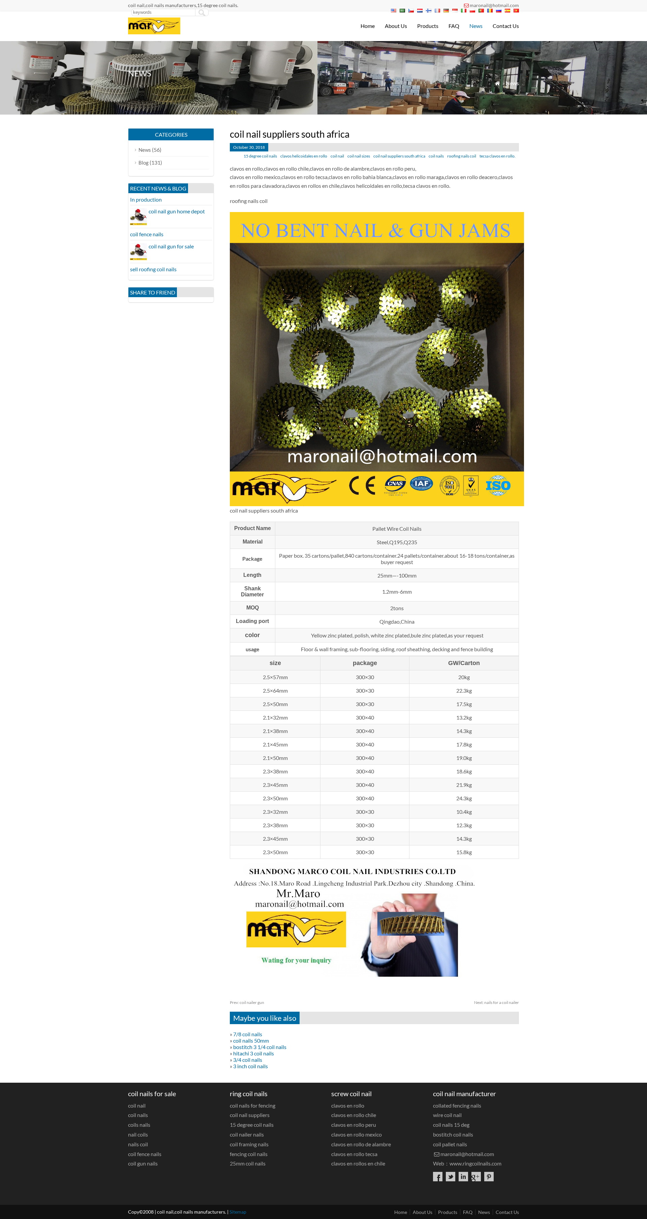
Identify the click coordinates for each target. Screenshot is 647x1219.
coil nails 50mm (251, 1040)
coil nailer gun (247, 1002)
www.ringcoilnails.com (475, 1163)
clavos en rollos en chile (358, 1163)
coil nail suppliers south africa (399, 156)
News (476, 26)
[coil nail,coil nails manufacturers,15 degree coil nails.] (154, 32)
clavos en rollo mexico (356, 1134)
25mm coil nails (248, 1163)
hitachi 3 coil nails (253, 1053)
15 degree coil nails (260, 156)
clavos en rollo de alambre (361, 1144)
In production (146, 199)
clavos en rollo (347, 1105)
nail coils (138, 1134)
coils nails (139, 1124)
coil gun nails (143, 1163)
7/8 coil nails (247, 1034)
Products (427, 26)
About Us (396, 26)
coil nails (436, 156)
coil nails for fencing (252, 1105)
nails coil (138, 1144)
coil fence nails (146, 234)
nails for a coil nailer (496, 1002)
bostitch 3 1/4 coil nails (259, 1047)
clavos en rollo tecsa (354, 1154)
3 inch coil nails (250, 1066)
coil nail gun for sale (171, 246)
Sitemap (237, 1212)
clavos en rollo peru (353, 1124)
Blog (143, 163)
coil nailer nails (247, 1134)
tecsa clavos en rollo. (498, 156)
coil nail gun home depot (177, 211)
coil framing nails (249, 1144)
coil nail (337, 156)
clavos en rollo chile (353, 1115)
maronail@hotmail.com (494, 5)
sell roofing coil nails (153, 269)
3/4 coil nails (247, 1059)
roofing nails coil (461, 156)
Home (368, 26)
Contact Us (506, 26)
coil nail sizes (358, 156)
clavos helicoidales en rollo (303, 156)
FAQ (454, 26)
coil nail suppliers (250, 1115)
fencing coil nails (249, 1154)
